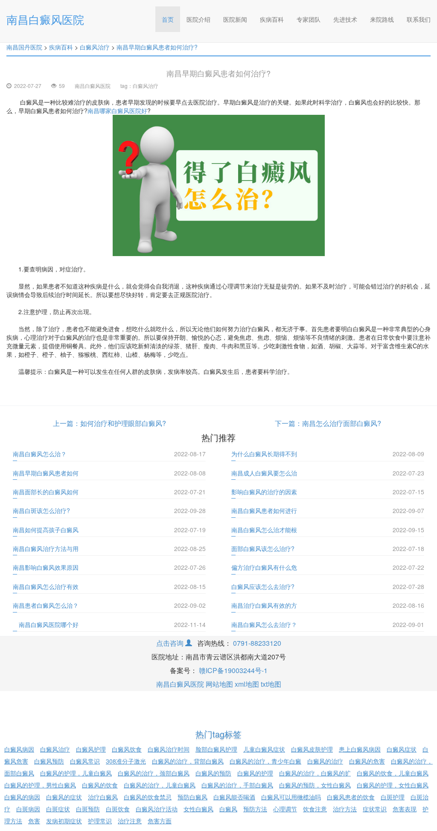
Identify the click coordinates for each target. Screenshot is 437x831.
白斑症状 (58, 809)
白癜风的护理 (255, 773)
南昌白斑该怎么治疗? (41, 510)
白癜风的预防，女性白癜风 (315, 785)
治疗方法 (345, 809)
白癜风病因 (19, 749)
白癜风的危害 (367, 761)
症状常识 (375, 809)
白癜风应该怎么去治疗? (262, 586)
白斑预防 (88, 809)
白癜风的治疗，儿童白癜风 (159, 785)
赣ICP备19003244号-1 (233, 670)
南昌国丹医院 (24, 47)
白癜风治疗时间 (168, 749)
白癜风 (228, 809)
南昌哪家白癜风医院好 (117, 110)
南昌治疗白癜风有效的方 (264, 605)
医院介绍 (198, 19)
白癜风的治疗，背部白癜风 (188, 761)
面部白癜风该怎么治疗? (262, 548)
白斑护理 (393, 797)
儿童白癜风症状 (264, 749)
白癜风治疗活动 (157, 809)
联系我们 (419, 19)
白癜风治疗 (95, 47)
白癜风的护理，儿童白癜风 (76, 773)
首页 (171, 19)
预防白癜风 (192, 797)
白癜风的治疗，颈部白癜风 (153, 773)
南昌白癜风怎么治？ (40, 453)
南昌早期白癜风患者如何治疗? (157, 47)
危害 (34, 820)
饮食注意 (315, 809)
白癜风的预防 (213, 773)
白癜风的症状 (64, 797)
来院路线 (382, 19)
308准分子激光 (126, 761)
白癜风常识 (85, 761)
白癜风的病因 (22, 797)
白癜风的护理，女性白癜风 (392, 785)
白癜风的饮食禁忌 (148, 797)
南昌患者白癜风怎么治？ (46, 605)
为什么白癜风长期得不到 (264, 453)
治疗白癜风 (103, 797)
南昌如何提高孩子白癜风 (46, 529)
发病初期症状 (64, 820)
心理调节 (285, 809)
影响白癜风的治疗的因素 (264, 491)
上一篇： (66, 423)
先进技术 (345, 19)
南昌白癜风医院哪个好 (46, 624)
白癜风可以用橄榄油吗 (291, 797)
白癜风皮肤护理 (312, 749)
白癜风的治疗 (325, 761)
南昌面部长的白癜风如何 (46, 491)
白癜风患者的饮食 (351, 797)
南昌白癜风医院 (45, 19)
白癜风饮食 (127, 749)
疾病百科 (272, 19)
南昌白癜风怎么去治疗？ (264, 624)
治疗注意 (130, 820)
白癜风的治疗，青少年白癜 (265, 761)
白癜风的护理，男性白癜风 (40, 785)
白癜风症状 (402, 749)
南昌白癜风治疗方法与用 (46, 548)
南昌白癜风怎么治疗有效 (46, 586)
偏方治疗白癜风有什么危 (264, 567)
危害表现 (405, 809)
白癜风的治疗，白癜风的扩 (315, 773)
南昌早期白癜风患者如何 (46, 473)
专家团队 (308, 19)
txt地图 (271, 684)
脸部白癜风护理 (216, 749)
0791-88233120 (257, 643)
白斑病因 (28, 809)
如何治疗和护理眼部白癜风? (123, 423)
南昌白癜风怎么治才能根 (264, 529)
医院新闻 (235, 19)
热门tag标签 (218, 734)
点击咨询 (170, 643)
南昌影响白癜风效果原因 (46, 567)
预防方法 (255, 809)
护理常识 (100, 820)
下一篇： (288, 423)
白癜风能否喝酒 (234, 797)
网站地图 (219, 684)
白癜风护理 (91, 749)
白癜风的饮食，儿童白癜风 (392, 773)
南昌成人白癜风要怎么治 (264, 473)
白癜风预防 (49, 761)
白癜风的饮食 (100, 785)
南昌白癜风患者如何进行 (264, 510)
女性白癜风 (198, 809)
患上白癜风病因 (360, 749)
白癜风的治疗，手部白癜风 (237, 785)
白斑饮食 (118, 809)
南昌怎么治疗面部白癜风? (341, 423)
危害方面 (160, 820)
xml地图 (247, 684)
